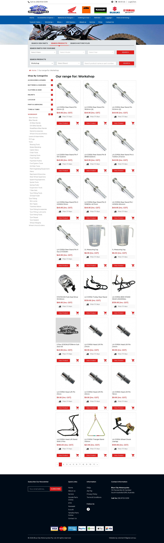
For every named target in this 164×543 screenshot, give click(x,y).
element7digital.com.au (127, 538)
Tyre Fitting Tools (36, 193)
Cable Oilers (34, 150)
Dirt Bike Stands (35, 126)
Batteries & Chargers (65, 18)
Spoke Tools (34, 182)
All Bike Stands (35, 123)
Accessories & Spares (45, 18)
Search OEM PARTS (39, 43)
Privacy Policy (92, 494)
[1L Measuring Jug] (123, 235)
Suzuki (71, 509)
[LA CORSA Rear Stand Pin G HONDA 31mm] (68, 187)
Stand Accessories (36, 131)
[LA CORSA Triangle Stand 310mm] (96, 425)
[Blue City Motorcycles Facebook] (112, 2)
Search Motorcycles (80, 43)
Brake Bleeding (35, 147)
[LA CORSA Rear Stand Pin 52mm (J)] (68, 93)
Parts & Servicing (123, 18)
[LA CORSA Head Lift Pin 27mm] (96, 330)
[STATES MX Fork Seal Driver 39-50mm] (68, 282)
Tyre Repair (34, 217)
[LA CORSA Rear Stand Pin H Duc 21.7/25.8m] (68, 235)
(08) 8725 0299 (42, 2)
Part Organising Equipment (39, 169)
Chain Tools (34, 152)
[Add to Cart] (75, 123)
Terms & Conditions (94, 497)
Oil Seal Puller (35, 196)
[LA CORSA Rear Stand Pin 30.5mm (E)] (123, 93)
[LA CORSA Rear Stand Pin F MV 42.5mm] (68, 140)
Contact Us (110, 22)
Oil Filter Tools (35, 166)
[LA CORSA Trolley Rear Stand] (96, 282)
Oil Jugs (31, 139)
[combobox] (43, 52)
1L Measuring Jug (118, 249)
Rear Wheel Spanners (38, 177)
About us (83, 22)
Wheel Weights (35, 223)
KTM (70, 503)
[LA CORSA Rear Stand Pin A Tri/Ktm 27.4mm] (123, 140)
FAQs (100, 22)
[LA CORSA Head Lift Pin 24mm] (123, 330)
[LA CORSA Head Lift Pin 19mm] (123, 377)
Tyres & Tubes (35, 22)
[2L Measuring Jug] (96, 235)
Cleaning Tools (35, 155)
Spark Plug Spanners (37, 179)
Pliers (32, 171)
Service (92, 22)
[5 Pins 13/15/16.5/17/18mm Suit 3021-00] (68, 330)
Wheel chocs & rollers (37, 225)
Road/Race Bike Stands (38, 128)
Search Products (59, 43)
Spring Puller (34, 185)
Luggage (108, 18)
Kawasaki (71, 506)
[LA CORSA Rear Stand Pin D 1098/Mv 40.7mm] (96, 187)
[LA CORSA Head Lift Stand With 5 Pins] (68, 425)
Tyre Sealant (34, 220)
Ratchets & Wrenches (37, 174)
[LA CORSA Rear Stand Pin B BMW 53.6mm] (96, 140)
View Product (63, 123)
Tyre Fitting (33, 198)
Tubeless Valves (35, 206)
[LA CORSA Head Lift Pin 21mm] (68, 377)
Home (32, 18)
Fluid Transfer (34, 158)
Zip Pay (89, 491)
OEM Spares (70, 22)
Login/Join (132, 2)
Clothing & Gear (84, 18)
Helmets (97, 18)
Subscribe (55, 489)
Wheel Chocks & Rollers (38, 134)
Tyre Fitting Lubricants (38, 212)
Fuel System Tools (36, 163)
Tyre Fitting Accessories (38, 209)
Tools (31, 142)
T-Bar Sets (33, 190)
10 (90, 464)
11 (94, 464)
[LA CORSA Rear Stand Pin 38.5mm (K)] (96, 93)
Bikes (59, 22)
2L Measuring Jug (91, 249)
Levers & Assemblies (36, 136)
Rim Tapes (33, 204)
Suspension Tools (36, 188)
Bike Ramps (33, 117)
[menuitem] (121, 2)
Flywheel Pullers (36, 161)
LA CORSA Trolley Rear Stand (95, 297)
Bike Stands (33, 120)
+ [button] (51, 80)
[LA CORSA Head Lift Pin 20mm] (96, 377)
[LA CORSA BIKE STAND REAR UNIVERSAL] (123, 282)
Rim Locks (33, 201)
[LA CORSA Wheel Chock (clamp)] (123, 425)
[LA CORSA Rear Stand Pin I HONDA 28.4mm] (123, 187)
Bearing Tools (35, 144)
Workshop (49, 22)
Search (125, 52)
